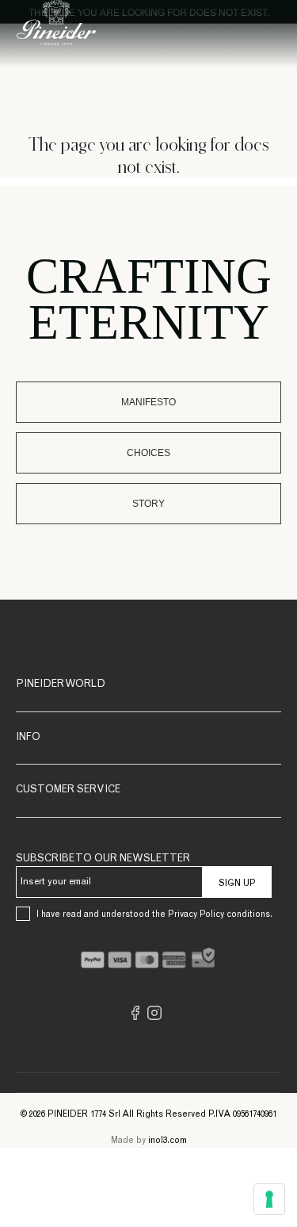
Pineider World (60, 685)
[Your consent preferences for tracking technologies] (269, 1199)
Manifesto (148, 402)
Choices (148, 452)
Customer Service (68, 790)
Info (28, 738)
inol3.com (167, 1141)
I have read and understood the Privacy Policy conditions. (154, 915)
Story (148, 503)
